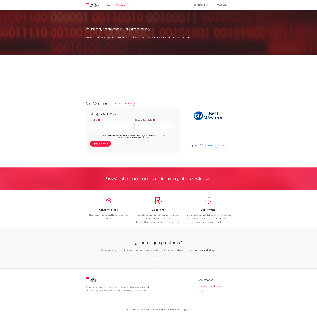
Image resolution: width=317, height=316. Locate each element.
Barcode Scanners (130, 137)
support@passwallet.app (201, 250)
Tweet (209, 146)
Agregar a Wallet (101, 144)
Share (195, 146)
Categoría (120, 5)
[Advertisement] (158, 74)
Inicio (109, 5)
